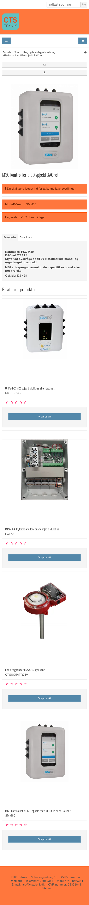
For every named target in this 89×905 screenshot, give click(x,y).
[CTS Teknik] (44, 21)
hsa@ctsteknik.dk (33, 884)
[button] (44, 65)
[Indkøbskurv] (82, 41)
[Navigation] (6, 41)
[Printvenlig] (85, 52)
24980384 (46, 880)
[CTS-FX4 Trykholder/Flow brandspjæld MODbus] (44, 481)
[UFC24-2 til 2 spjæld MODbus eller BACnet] (44, 341)
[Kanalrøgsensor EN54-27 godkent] (44, 622)
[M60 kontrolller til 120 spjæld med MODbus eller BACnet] (44, 763)
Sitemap (47, 888)
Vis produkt (44, 416)
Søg (84, 4)
